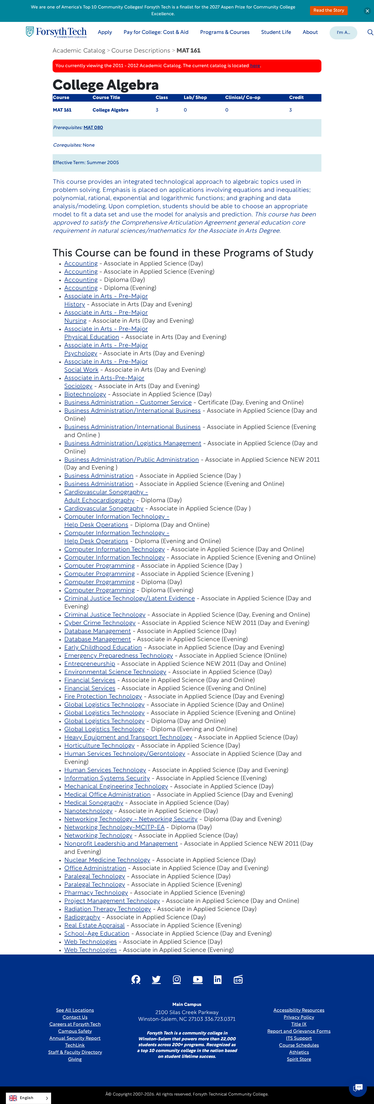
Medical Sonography (93, 803)
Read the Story (329, 10)
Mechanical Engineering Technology (116, 787)
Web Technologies (90, 942)
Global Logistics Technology (104, 705)
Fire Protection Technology (103, 697)
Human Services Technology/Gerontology (124, 754)
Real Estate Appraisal (94, 926)
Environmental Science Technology (115, 672)
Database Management (97, 631)
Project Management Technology (112, 901)
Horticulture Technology (99, 746)
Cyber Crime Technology (100, 623)
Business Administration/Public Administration (131, 460)
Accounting (81, 264)
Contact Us (75, 1017)
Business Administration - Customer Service (128, 403)
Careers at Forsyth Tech (75, 1024)
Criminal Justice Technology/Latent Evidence (129, 599)
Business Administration (99, 476)
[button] (343, 32)
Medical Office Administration (107, 795)
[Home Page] (56, 32)
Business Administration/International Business (132, 411)
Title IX (299, 1024)
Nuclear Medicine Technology (107, 860)
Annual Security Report (75, 1038)
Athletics (299, 1052)
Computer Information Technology (114, 550)
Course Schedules (299, 1045)
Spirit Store (299, 1059)
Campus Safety (75, 1031)
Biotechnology (85, 395)
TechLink (75, 1045)
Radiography (82, 918)
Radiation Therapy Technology (107, 909)
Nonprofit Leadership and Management (121, 844)
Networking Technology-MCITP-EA (114, 828)
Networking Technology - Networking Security (131, 819)
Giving (75, 1059)
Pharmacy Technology (96, 893)
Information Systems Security (107, 779)
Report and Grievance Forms (298, 1031)
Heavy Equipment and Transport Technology (128, 738)
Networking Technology (98, 836)
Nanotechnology (88, 811)
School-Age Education (96, 934)
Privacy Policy (299, 1017)
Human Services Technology (105, 770)
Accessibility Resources (298, 1010)
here (255, 66)
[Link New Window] (136, 979)
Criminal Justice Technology (105, 615)
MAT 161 (188, 51)
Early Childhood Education (103, 648)
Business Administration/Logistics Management (132, 444)
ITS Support (299, 1038)
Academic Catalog (79, 51)
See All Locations (75, 1010)
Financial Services (89, 680)
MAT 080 (93, 128)
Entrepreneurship (89, 664)
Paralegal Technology (94, 877)
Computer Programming (99, 566)
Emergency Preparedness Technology (118, 656)
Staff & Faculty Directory (75, 1052)
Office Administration (95, 868)
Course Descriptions (140, 51)
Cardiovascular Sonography (103, 509)
